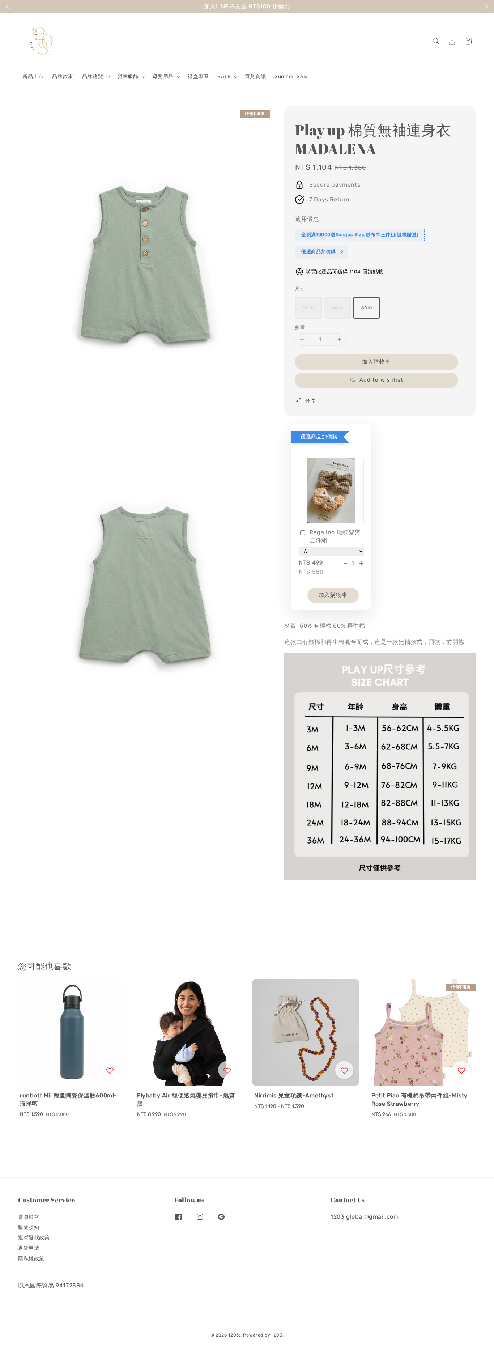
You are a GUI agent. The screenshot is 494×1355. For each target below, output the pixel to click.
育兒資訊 (255, 76)
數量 (300, 327)
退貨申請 (28, 1248)
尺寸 (300, 289)
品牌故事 (62, 76)
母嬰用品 (163, 76)
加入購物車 (376, 361)
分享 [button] (310, 401)
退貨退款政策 (34, 1238)
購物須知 (28, 1227)
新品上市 (32, 76)
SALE (223, 76)
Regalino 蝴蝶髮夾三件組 (335, 536)
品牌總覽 (92, 76)
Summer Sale (291, 76)
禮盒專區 (198, 76)
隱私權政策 (31, 1259)
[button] (436, 41)
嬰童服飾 (127, 76)
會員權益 (28, 1217)
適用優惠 (307, 219)
